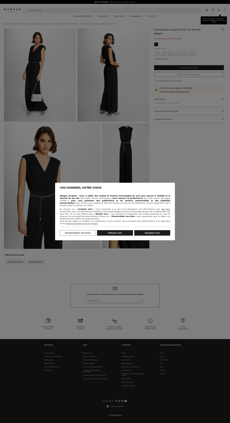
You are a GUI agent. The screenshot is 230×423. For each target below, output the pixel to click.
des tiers (165, 209)
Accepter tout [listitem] (152, 233)
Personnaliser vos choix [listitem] (78, 233)
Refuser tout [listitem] (115, 233)
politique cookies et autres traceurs (81, 223)
